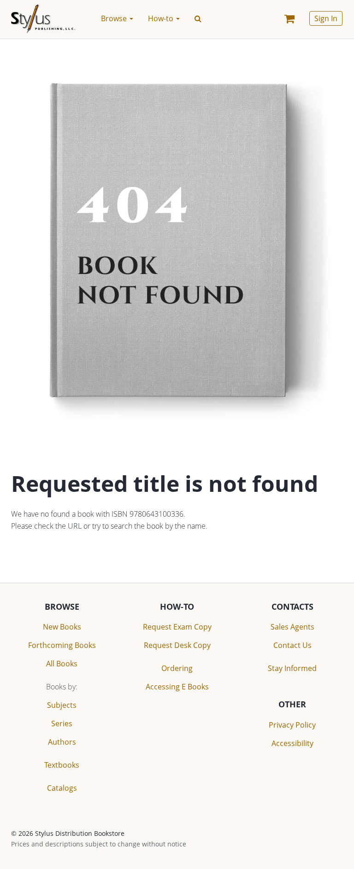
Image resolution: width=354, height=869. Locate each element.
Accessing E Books (177, 687)
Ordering (177, 668)
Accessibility (292, 743)
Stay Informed (292, 668)
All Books (61, 664)
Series (61, 723)
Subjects (62, 705)
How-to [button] (161, 18)
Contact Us (292, 645)
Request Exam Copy (177, 627)
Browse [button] (115, 18)
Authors (62, 742)
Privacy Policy (292, 725)
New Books (62, 627)
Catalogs (62, 788)
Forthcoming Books (62, 645)
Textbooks (61, 765)
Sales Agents (292, 627)
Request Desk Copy (177, 645)
